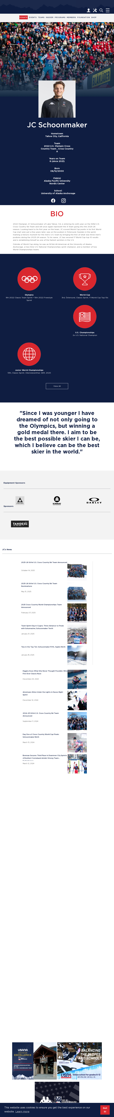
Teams (41, 17)
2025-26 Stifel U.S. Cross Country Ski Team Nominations (39, 585)
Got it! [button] (105, 1110)
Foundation (83, 17)
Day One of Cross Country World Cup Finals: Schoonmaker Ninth (41, 735)
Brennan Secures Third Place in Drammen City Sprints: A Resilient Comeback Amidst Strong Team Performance (45, 758)
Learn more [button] (22, 1111)
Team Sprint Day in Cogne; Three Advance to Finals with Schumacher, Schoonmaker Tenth (42, 627)
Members (71, 17)
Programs (60, 17)
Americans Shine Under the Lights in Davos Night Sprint (43, 693)
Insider (49, 17)
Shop (93, 17)
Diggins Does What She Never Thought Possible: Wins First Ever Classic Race (45, 672)
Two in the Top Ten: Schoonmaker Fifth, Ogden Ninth (43, 647)
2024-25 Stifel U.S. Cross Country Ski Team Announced (41, 714)
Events (33, 17)
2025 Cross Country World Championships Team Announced (41, 606)
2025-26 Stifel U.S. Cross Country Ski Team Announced (44, 562)
